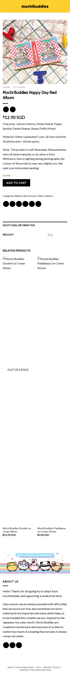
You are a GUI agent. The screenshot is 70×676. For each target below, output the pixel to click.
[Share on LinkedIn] (38, 204)
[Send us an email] (19, 645)
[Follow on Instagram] (12, 645)
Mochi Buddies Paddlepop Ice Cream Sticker (51, 530)
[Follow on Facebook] (6, 645)
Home (6, 87)
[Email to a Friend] (25, 204)
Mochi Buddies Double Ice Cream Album (17, 530)
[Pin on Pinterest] (32, 204)
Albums (18, 196)
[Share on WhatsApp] (6, 204)
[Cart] (65, 6)
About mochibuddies (21, 667)
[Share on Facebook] (12, 204)
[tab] (35, 225)
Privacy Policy (52, 667)
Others (41, 196)
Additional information (19, 225)
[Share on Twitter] (19, 204)
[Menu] (5, 6)
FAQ (38, 667)
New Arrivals (29, 196)
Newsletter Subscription (35, 670)
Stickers (19, 87)
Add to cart (16, 182)
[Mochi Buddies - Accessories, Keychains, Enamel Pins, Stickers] (35, 6)
